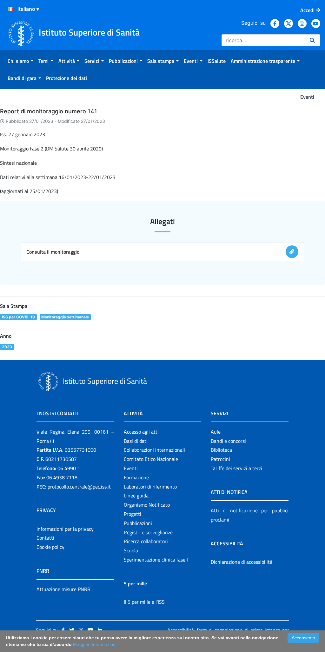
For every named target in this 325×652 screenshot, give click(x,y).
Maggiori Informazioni (94, 644)
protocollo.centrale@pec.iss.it (79, 486)
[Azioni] (11, 9)
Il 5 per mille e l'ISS (144, 602)
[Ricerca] (312, 40)
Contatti (45, 538)
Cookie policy (50, 547)
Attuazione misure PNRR (63, 589)
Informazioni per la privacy (65, 529)
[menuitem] (20, 61)
